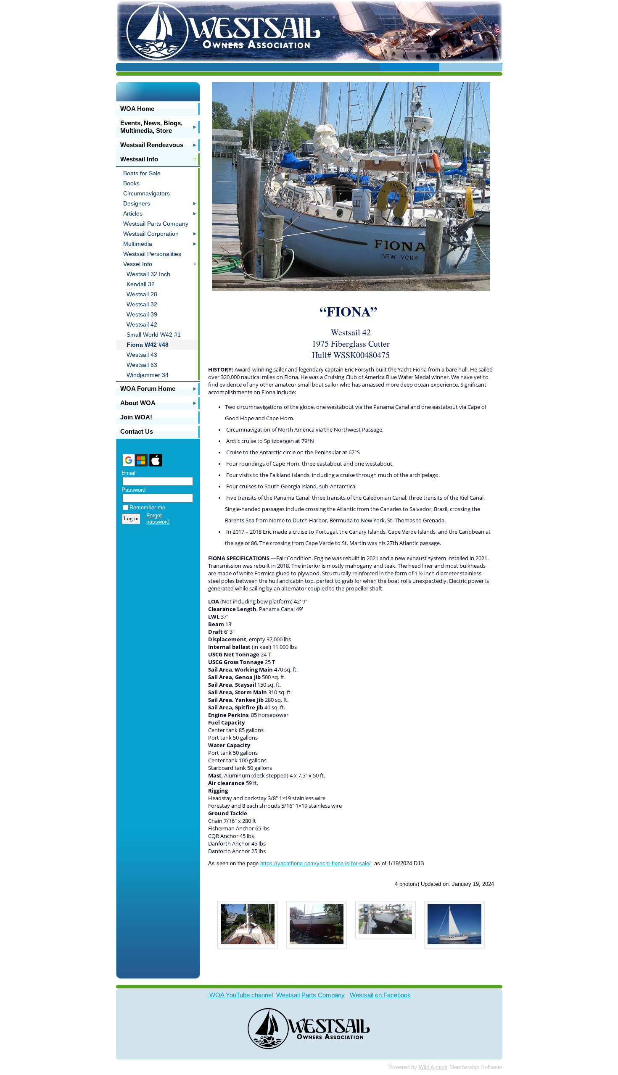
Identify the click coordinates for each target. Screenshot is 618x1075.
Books (131, 183)
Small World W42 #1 (154, 334)
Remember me (147, 507)
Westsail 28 (142, 294)
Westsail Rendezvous (151, 144)
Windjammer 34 (148, 375)
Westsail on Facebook (380, 995)
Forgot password (157, 518)
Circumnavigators (146, 193)
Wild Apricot (433, 1067)
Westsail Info (139, 159)
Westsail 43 (142, 354)
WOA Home (137, 108)
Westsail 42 (142, 324)
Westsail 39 (142, 314)
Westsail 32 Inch (148, 274)
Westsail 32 (142, 304)
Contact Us (136, 431)
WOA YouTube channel (240, 995)
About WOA (138, 402)
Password (131, 490)
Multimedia (137, 243)
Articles (133, 213)
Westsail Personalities (152, 253)
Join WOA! (136, 417)
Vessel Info (137, 264)
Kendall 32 (141, 284)
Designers (136, 203)
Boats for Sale (142, 173)
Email (126, 473)
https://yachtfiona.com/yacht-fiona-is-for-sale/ (316, 863)
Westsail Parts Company (155, 223)
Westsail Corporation (151, 233)
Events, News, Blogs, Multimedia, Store (151, 126)
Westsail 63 (142, 364)
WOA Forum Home (147, 388)
